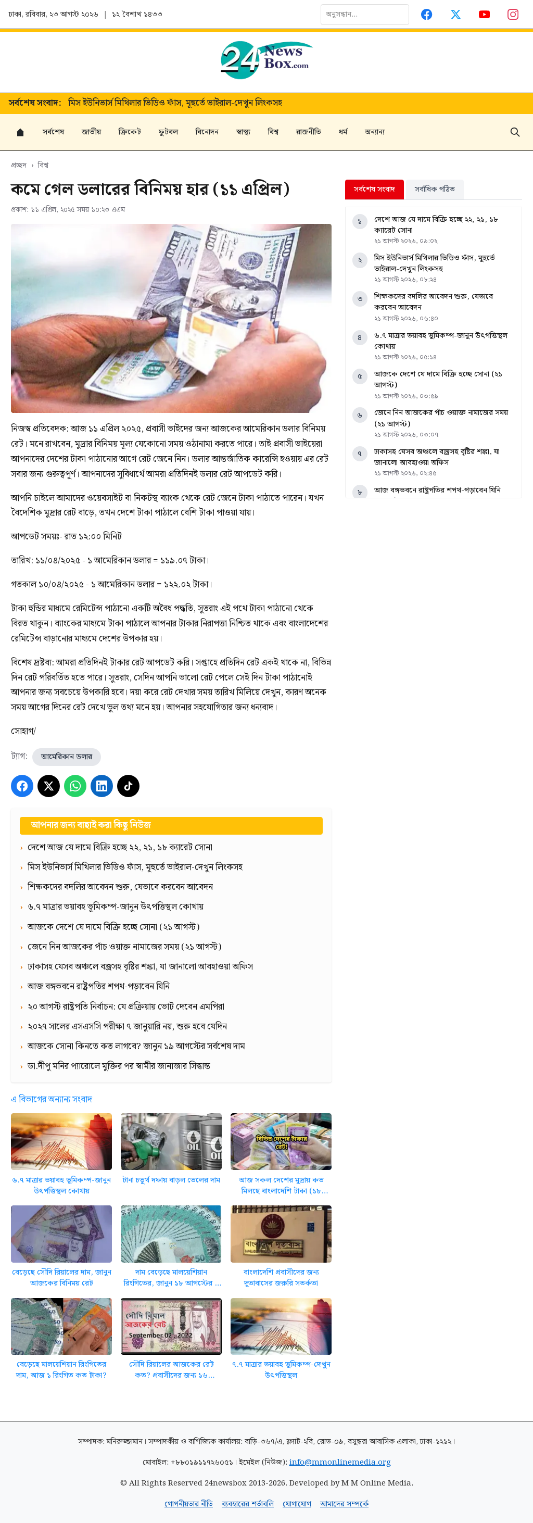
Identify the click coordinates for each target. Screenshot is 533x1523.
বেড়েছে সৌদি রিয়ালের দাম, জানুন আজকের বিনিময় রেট (61, 1278)
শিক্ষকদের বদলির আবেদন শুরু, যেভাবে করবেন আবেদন (160, 103)
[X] (48, 786)
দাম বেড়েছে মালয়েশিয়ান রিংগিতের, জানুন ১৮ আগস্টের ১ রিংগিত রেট (171, 1278)
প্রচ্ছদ (19, 165)
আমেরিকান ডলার (66, 757)
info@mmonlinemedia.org (340, 1462)
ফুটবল (168, 132)
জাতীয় (91, 132)
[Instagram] (513, 14)
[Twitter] (456, 14)
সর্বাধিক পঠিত (435, 189)
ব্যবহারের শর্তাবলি (248, 1504)
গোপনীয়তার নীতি (188, 1504)
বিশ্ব (273, 132)
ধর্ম (343, 132)
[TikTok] (128, 786)
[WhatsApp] (75, 786)
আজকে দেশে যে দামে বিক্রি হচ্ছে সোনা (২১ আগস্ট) (438, 380)
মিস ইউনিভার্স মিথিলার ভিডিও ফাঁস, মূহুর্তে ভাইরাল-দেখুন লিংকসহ (434, 264)
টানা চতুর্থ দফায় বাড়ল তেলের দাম (171, 1180)
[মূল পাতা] (20, 132)
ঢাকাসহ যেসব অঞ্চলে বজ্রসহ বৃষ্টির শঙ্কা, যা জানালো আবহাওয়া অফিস (437, 457)
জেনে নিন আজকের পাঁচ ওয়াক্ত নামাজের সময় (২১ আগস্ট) (441, 418)
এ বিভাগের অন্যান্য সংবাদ (51, 1099)
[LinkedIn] (102, 786)
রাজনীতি (308, 132)
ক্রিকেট (130, 132)
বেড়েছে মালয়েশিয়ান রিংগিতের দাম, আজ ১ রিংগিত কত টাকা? (61, 1370)
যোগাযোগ (297, 1504)
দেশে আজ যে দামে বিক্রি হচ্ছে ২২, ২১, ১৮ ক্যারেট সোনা (436, 225)
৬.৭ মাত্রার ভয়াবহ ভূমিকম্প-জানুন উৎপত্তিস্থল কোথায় (61, 1186)
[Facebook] (427, 14)
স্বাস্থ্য (243, 132)
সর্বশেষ (53, 132)
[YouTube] (484, 14)
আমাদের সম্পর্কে (344, 1504)
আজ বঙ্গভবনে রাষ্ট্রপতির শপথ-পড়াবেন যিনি (437, 490)
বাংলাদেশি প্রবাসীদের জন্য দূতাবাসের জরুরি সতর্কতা (281, 1278)
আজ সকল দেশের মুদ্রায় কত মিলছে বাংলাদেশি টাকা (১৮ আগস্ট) (281, 1186)
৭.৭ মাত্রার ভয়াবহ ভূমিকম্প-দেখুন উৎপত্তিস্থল (281, 1370)
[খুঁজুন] (515, 132)
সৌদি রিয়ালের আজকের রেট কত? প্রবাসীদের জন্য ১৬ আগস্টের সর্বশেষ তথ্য (171, 1370)
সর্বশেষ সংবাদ (374, 189)
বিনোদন (207, 132)
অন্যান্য (375, 132)
